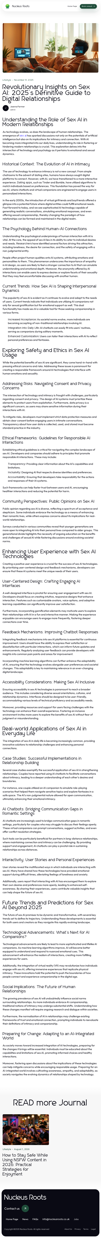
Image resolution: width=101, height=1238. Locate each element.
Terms (85, 1229)
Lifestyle (7, 80)
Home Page (12, 1219)
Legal (93, 1229)
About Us (68, 1229)
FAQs (35, 1219)
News (25, 1219)
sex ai (23, 135)
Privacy (78, 1229)
